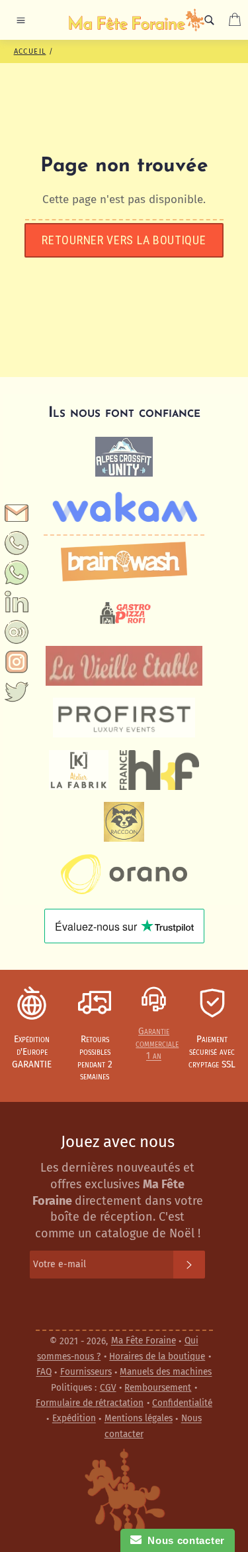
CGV (108, 1387)
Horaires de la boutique (157, 1356)
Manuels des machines (166, 1372)
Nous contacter (183, 1540)
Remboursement (157, 1387)
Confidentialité (182, 1403)
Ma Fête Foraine (143, 1341)
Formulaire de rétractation (90, 1403)
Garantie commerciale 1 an (157, 1043)
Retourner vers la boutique (124, 240)
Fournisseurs (86, 1372)
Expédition (74, 1419)
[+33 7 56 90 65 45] (17, 552)
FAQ (44, 1372)
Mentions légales (138, 1419)
